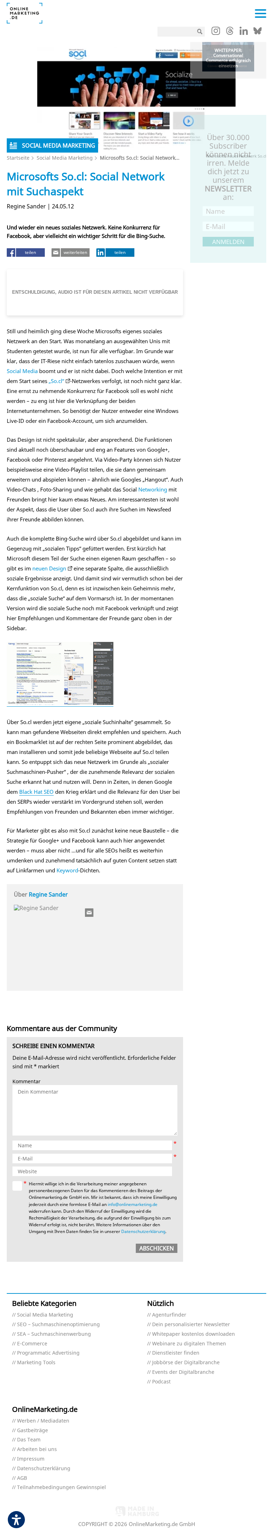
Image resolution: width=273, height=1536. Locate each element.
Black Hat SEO (36, 791)
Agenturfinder (169, 1315)
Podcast (161, 1382)
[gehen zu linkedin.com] (244, 33)
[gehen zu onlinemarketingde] (216, 32)
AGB (22, 1478)
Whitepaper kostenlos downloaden (193, 1334)
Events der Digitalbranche (183, 1372)
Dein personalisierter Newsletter (191, 1325)
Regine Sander (48, 894)
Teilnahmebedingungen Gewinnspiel (61, 1487)
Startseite (18, 157)
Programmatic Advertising (48, 1353)
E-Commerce (32, 1344)
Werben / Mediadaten (43, 1421)
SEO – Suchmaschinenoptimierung (58, 1325)
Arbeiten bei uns (37, 1449)
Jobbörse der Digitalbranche (186, 1363)
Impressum (30, 1459)
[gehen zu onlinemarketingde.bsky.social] (257, 33)
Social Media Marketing (65, 157)
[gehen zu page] (60, 703)
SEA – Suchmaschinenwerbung (54, 1334)
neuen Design (49, 568)
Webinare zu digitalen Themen (189, 1344)
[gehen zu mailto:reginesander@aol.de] (89, 912)
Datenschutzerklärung (143, 1231)
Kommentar (26, 1082)
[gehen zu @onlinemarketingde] (230, 33)
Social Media (22, 370)
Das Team (29, 1440)
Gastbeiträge (32, 1431)
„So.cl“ (56, 380)
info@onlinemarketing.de (132, 1204)
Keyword (67, 870)
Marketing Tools (36, 1363)
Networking (152, 489)
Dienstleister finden (175, 1353)
